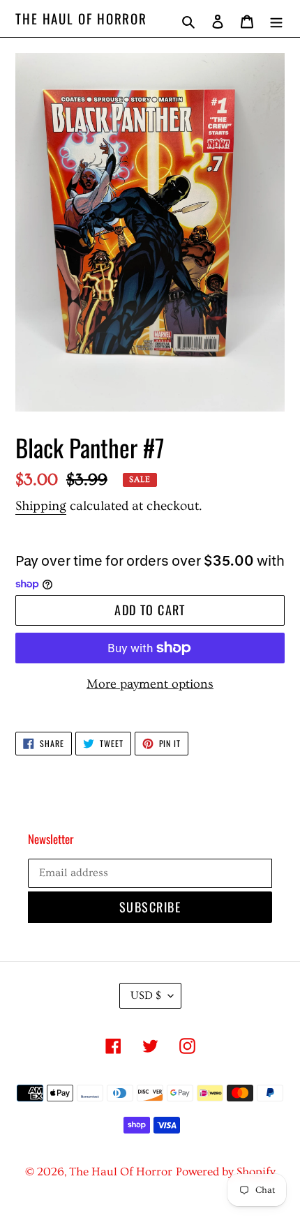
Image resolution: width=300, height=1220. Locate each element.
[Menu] (276, 18)
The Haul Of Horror (81, 18)
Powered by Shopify (226, 1171)
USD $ (145, 995)
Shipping (40, 506)
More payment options (150, 684)
